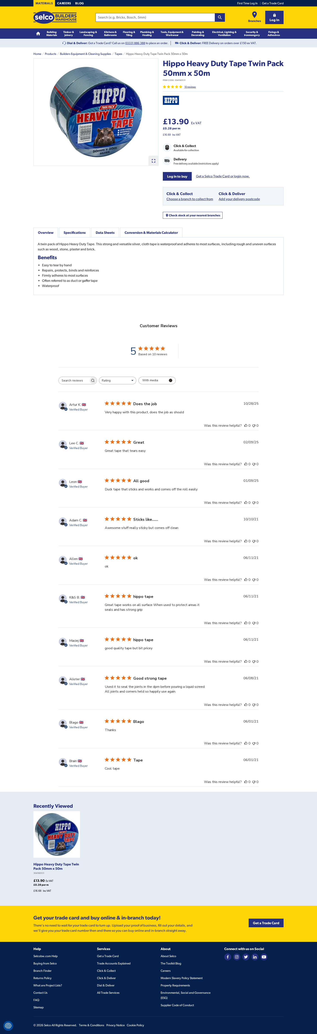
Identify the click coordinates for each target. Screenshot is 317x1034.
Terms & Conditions (91, 1025)
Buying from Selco (45, 963)
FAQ (36, 1000)
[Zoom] (153, 161)
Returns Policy (42, 978)
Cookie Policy (135, 1025)
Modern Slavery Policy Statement (181, 978)
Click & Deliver (106, 978)
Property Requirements (175, 985)
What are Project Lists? (47, 985)
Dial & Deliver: (77, 43)
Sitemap (38, 1007)
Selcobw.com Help (45, 956)
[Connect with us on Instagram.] (236, 956)
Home (37, 54)
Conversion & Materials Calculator (151, 232)
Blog (79, 3)
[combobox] (117, 380)
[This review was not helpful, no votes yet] (253, 425)
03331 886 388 (135, 43)
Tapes (118, 54)
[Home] (38, 33)
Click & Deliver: (190, 43)
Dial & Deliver (106, 985)
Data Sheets (105, 232)
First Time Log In (247, 3)
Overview (45, 232)
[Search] (220, 17)
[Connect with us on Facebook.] (227, 956)
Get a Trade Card (273, 3)
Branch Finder (42, 970)
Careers (64, 3)
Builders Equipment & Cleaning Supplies (85, 54)
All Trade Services (108, 992)
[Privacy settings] (8, 1026)
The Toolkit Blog (171, 963)
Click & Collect (106, 970)
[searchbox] (74, 380)
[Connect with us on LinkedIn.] (254, 956)
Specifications (75, 232)
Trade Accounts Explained (113, 963)
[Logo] (55, 17)
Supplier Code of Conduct (177, 1005)
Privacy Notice (115, 1025)
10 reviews (190, 86)
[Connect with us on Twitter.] (245, 956)
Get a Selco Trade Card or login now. (223, 176)
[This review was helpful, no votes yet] (245, 425)
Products (50, 54)
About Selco (168, 956)
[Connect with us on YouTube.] (264, 956)
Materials (44, 3)
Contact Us (40, 992)
